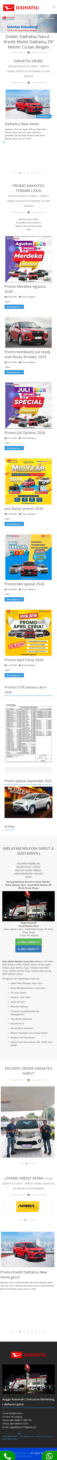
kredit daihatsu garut (9, 1436)
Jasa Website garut (22, 1456)
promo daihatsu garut (44, 1436)
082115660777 (29, 942)
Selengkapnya (13, 306)
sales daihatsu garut (26, 1436)
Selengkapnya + (44, 116)
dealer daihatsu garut (10, 1439)
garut (19, 1433)
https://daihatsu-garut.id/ (18, 1453)
